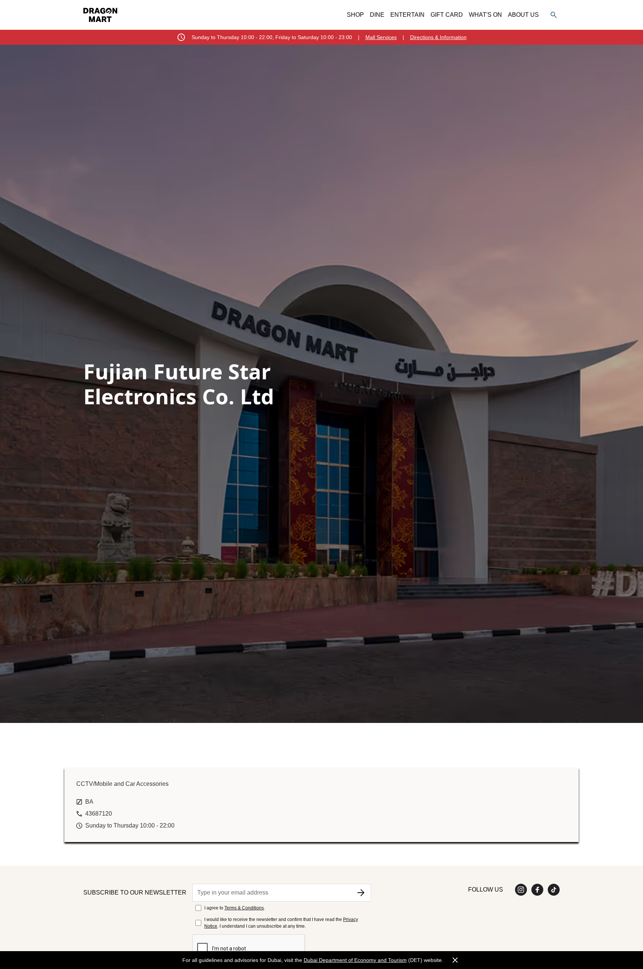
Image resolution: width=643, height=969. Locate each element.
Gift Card (447, 15)
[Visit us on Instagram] (521, 890)
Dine (377, 15)
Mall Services (381, 37)
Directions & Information (438, 37)
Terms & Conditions (244, 908)
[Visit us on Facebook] (537, 890)
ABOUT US (523, 15)
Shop (355, 15)
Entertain (407, 15)
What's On (485, 15)
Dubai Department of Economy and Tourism (355, 960)
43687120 (98, 813)
